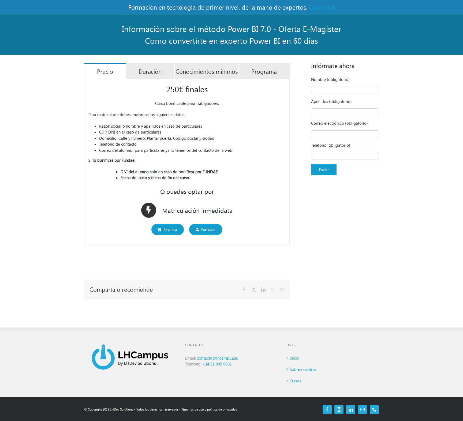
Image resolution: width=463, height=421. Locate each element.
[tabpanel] (187, 162)
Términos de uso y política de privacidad (209, 409)
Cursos (295, 380)
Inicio (294, 358)
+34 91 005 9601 (217, 364)
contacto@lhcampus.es (218, 358)
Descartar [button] (322, 7)
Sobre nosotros (303, 369)
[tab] (105, 71)
